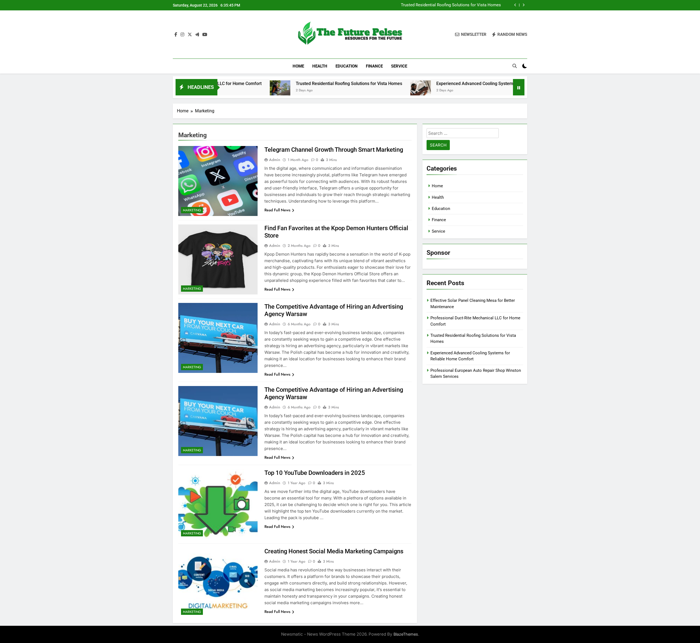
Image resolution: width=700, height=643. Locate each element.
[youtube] (205, 34)
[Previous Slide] (515, 5)
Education (347, 66)
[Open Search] (514, 66)
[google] (197, 34)
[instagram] (182, 34)
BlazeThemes (405, 634)
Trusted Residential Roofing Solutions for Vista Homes (451, 5)
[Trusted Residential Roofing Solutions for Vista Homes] (247, 90)
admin (274, 159)
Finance (374, 66)
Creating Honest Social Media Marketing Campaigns (333, 551)
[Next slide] (523, 5)
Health (319, 66)
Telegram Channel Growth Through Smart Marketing (333, 149)
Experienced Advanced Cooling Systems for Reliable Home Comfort (470, 83)
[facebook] (176, 34)
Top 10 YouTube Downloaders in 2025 (314, 472)
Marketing (192, 210)
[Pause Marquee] (518, 87)
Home (298, 66)
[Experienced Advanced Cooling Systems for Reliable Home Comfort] (388, 90)
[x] (190, 34)
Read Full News (277, 210)
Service (399, 66)
